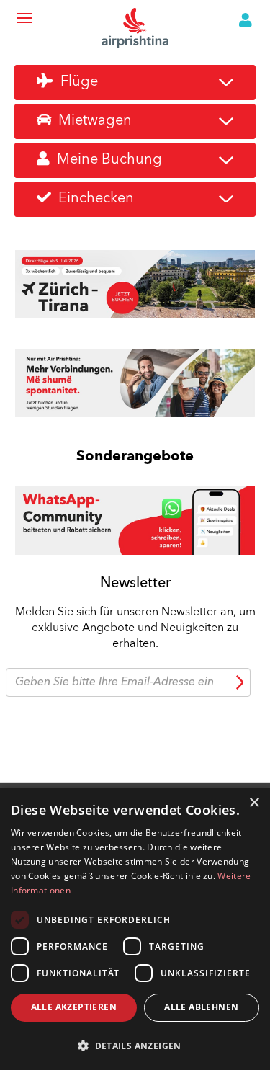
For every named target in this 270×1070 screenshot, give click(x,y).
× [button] (253, 803)
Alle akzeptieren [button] (74, 1007)
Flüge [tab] (75, 82)
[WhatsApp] (135, 519)
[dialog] (135, 929)
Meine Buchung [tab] (106, 160)
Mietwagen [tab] (91, 121)
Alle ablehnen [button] (201, 1007)
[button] (135, 1045)
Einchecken (92, 199)
